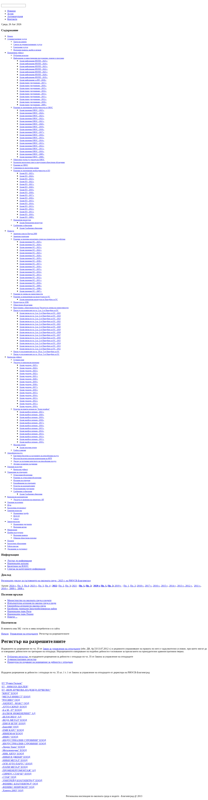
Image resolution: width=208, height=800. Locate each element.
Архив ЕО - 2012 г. (26, 209)
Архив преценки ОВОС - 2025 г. (31, 110)
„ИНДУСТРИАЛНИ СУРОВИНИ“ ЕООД (24, 743)
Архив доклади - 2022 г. (28, 373)
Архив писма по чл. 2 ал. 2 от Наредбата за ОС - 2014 (40, 343)
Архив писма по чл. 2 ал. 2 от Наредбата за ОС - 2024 (40, 316)
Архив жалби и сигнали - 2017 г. (31, 423)
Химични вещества (14, 511)
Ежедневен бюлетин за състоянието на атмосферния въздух (36, 456)
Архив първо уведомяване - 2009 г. (33, 105)
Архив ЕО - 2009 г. (26, 217)
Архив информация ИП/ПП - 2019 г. (33, 77)
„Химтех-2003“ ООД (12, 790)
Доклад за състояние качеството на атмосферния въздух (34, 461)
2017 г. (148, 585)
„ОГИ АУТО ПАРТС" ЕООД (17, 763)
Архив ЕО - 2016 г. (26, 198)
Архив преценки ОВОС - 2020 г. (31, 124)
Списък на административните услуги (27, 44)
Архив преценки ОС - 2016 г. (30, 266)
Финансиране (12, 530)
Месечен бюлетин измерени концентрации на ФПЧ (32, 458)
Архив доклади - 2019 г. (28, 382)
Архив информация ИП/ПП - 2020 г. (33, 75)
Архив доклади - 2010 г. (28, 406)
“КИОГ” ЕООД (10, 693)
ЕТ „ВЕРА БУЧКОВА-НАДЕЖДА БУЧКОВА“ (26, 690)
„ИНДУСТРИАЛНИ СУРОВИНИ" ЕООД (24, 740)
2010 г (4, 588)
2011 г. (197, 585)
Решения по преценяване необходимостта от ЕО (31, 171)
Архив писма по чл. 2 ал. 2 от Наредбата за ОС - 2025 (40, 313)
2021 (74, 585)
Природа (10, 231)
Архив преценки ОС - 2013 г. (30, 275)
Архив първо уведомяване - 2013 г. (33, 94)
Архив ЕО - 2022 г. (26, 182)
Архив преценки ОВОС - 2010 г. (31, 151)
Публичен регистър (18, 656)
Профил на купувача (15, 532)
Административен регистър (21, 659)
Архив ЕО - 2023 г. (26, 179)
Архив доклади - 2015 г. (28, 393)
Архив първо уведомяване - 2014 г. (33, 91)
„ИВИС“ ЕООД (10, 737)
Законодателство (13, 521)
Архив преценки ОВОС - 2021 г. (31, 121)
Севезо (16, 519)
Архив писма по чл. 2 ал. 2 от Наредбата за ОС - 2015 (40, 341)
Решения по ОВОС (20, 165)
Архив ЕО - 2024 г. (26, 176)
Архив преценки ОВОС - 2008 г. (31, 157)
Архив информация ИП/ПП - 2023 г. (33, 66)
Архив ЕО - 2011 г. (26, 212)
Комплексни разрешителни (17, 497)
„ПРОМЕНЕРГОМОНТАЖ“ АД (19, 770)
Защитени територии (21, 236)
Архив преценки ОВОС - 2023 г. (31, 116)
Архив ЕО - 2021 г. (26, 184)
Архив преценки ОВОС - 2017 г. (31, 132)
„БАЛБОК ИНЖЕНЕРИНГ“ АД (18, 713)
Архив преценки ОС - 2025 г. (30, 242)
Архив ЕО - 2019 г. (26, 190)
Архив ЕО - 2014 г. (26, 203)
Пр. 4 (47, 585)
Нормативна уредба (20, 513)
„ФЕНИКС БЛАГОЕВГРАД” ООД (20, 783)
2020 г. (96, 585)
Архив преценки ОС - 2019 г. (30, 258)
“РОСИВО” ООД (11, 700)
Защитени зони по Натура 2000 (25, 234)
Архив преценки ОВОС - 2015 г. (31, 138)
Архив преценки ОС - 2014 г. (30, 272)
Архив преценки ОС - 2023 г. (30, 247)
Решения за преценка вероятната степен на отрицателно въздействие (39, 239)
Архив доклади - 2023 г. (28, 371)
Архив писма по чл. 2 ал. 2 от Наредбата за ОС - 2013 (40, 346)
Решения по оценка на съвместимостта (28, 294)
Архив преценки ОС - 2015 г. (30, 269)
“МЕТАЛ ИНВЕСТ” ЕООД (16, 696)
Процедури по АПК (21, 302)
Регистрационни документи (23, 489)
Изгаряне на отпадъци (21, 480)
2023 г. (33, 585)
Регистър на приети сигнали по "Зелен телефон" (31, 409)
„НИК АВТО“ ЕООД (13, 753)
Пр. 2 (61, 585)
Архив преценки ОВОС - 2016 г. (31, 135)
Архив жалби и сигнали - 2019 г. (31, 417)
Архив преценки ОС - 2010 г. (30, 283)
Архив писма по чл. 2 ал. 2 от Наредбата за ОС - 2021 (40, 324)
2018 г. (140, 585)
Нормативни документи (22, 524)
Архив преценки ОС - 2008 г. (30, 288)
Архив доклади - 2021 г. (28, 376)
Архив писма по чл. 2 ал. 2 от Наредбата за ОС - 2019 (40, 330)
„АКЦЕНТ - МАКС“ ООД (15, 703)
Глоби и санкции (19, 450)
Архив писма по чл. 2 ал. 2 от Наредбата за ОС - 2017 (40, 335)
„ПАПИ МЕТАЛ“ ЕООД (15, 767)
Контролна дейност (14, 357)
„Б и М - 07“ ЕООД (12, 710)
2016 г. (156, 585)
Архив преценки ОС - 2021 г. (30, 253)
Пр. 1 (82, 585)
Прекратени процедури (22, 220)
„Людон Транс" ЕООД (13, 747)
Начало (10, 36)
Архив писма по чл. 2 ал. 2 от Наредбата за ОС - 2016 (40, 338)
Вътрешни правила (20, 535)
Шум (9, 505)
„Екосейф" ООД (10, 727)
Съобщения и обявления (22, 225)
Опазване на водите (14, 467)
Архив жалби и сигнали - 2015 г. (31, 428)
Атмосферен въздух (15, 453)
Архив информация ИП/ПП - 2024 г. (33, 64)
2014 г (172, 585)
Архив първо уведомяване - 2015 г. (33, 88)
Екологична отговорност (16, 508)
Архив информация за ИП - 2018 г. (32, 80)
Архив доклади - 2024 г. (28, 368)
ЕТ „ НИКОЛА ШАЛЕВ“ (15, 686)
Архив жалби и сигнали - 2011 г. (31, 439)
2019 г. (118, 585)
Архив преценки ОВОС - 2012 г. (31, 146)
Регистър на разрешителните (24, 486)
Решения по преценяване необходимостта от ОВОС (33, 107)
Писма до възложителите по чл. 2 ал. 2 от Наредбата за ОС (35, 310)
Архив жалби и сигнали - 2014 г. (31, 431)
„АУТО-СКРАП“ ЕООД (14, 706)
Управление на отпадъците (17, 472)
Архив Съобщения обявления (30, 228)
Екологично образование (16, 543)
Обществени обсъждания (22, 305)
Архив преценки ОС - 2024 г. (30, 245)
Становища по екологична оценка (26, 168)
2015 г (164, 585)
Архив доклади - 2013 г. (28, 398)
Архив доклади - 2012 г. (28, 401)
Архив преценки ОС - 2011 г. (30, 280)
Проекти (10, 541)
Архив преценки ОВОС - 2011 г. (31, 149)
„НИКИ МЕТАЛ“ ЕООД (14, 760)
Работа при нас (13, 546)
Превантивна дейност (15, 53)
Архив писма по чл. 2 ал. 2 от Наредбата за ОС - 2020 (40, 327)
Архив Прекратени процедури (30, 223)
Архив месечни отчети (28, 447)
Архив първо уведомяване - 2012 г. (33, 99)
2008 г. (20, 588)
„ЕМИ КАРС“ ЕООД (13, 730)
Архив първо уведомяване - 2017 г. (33, 83)
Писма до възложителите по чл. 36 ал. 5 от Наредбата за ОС (36, 354)
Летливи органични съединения (25, 464)
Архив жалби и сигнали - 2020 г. (31, 415)
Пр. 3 (20, 585)
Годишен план (18, 360)
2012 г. (188, 585)
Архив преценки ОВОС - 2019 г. (31, 127)
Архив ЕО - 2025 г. (26, 173)
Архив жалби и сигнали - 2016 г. (31, 426)
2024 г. (12, 585)
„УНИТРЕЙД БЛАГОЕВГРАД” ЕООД (22, 780)
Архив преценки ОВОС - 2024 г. (31, 113)
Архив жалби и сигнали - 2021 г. (31, 412)
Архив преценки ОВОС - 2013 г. (31, 143)
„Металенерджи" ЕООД (14, 750)
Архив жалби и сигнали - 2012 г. (31, 436)
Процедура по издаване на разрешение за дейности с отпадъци (40, 662)
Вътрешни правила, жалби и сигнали (27, 50)
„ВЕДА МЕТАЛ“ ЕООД (14, 720)
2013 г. (180, 585)
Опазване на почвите (15, 502)
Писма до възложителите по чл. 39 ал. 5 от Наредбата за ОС (36, 351)
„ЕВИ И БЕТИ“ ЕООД (13, 723)
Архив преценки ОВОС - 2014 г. (31, 140)
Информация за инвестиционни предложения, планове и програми (38, 58)
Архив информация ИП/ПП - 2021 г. (33, 72)
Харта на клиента (19, 42)
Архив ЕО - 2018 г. (26, 192)
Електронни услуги (20, 47)
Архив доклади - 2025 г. (28, 365)
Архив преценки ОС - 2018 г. (30, 261)
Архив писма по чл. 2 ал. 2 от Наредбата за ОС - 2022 (40, 321)
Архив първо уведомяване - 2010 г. (33, 102)
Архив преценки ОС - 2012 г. (30, 277)
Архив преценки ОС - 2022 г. (30, 250)
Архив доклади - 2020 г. (28, 379)
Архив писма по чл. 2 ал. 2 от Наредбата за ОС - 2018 (40, 332)
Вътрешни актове (20, 527)
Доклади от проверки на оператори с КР (28, 500)
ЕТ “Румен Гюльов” (12, 683)
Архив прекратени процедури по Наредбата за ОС (38, 299)
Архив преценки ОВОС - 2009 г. (31, 154)
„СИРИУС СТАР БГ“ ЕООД (16, 773)
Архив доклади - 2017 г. (28, 387)
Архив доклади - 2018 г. (28, 384)
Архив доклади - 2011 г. (28, 404)
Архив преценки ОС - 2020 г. (30, 256)
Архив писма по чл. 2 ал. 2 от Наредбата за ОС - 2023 (40, 319)
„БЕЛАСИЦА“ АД (11, 716)
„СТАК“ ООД (9, 777)
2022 (54, 585)
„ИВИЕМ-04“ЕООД (12, 733)
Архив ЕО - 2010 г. (26, 214)
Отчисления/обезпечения (22, 475)
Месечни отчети (19, 445)
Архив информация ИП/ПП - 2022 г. (33, 69)
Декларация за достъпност (17, 549)
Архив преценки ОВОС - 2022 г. (31, 118)
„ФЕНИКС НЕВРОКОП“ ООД (18, 787)
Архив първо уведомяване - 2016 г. (33, 86)
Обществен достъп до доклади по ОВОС (28, 160)
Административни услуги (17, 39)
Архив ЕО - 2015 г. (26, 201)
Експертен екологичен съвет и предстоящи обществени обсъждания (39, 162)
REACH (16, 516)
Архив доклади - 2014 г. (28, 395)
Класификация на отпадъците (24, 483)
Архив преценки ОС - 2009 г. (30, 286)
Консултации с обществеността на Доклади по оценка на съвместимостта (41, 308)
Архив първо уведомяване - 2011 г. (33, 97)
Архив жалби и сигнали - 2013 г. (31, 434)
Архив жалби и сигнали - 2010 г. (31, 442)
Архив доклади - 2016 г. (28, 390)
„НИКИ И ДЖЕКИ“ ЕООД (16, 757)
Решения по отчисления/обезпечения (27, 478)
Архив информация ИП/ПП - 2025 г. (33, 61)
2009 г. (12, 588)
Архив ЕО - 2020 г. (26, 187)
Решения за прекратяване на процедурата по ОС (31, 297)
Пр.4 (26, 585)
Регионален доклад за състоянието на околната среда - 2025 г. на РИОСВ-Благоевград (46, 580)
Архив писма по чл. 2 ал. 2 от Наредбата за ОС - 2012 (40, 349)
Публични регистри (20, 55)
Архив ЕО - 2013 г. (26, 206)
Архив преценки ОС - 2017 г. (30, 264)
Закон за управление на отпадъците (61, 648)
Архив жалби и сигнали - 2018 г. (31, 420)
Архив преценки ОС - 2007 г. (30, 291)
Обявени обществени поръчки (24, 538)
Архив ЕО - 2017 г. (26, 195)
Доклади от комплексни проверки (26, 362)
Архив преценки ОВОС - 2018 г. (31, 129)
